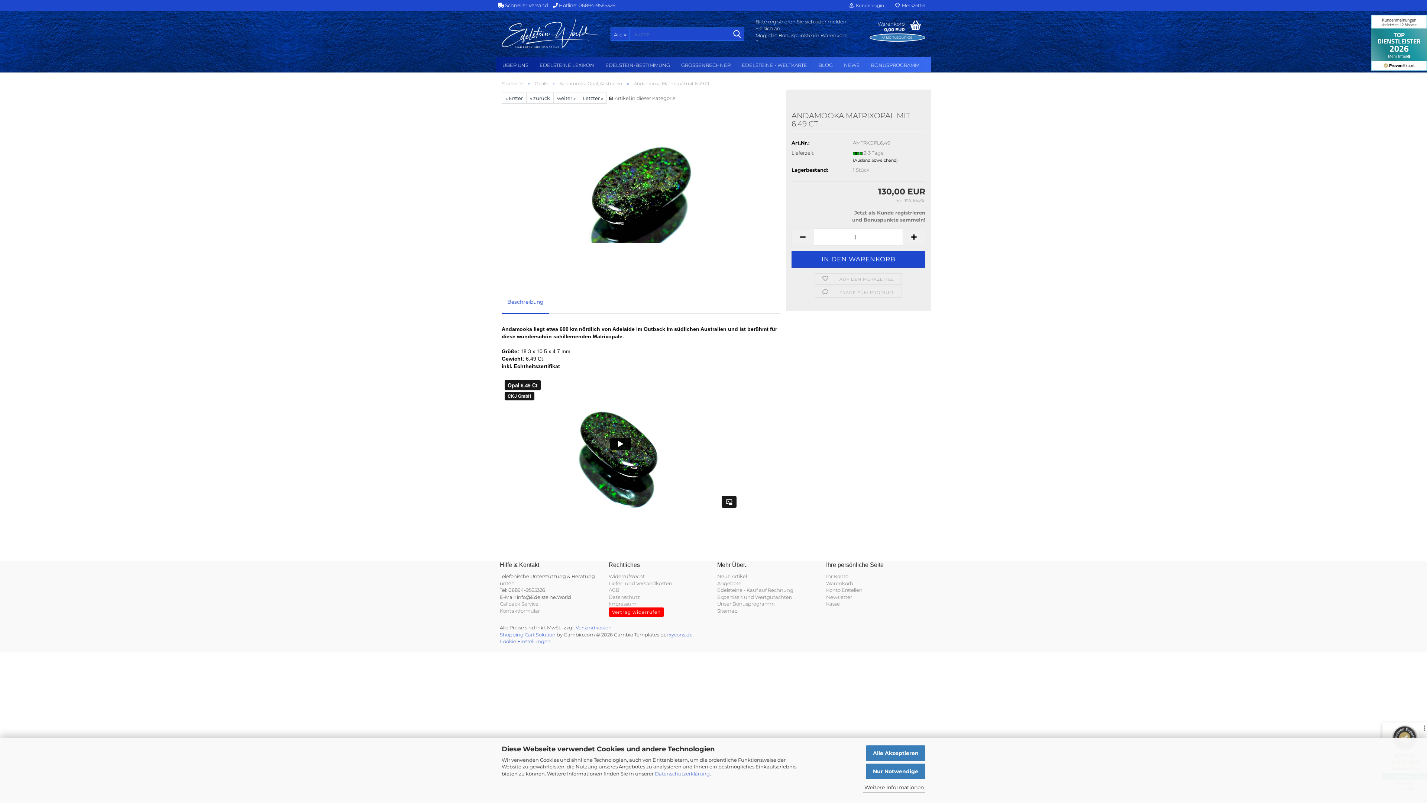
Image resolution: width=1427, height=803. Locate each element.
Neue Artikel (732, 576)
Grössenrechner (706, 65)
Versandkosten (594, 628)
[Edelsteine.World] (550, 33)
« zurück (540, 98)
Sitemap (727, 611)
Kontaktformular (520, 611)
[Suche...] (737, 34)
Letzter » (593, 98)
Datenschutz (624, 597)
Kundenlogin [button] (869, 5)
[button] (803, 237)
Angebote (729, 583)
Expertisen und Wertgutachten (754, 597)
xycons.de (681, 635)
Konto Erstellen (844, 590)
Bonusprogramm (895, 65)
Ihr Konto (837, 576)
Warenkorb (839, 583)
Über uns (515, 65)
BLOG (825, 65)
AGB (614, 590)
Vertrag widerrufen (636, 612)
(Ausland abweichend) (875, 160)
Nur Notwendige (895, 771)
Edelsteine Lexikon (567, 65)
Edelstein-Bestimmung (637, 65)
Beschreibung (525, 302)
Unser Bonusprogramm (746, 604)
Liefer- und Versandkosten (640, 583)
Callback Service (519, 604)
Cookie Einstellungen (525, 641)
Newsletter (839, 597)
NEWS (852, 65)
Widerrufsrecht (627, 576)
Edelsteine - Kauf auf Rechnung (755, 590)
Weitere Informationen (894, 787)
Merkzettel (912, 5)
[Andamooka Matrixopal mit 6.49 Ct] (641, 187)
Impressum (623, 604)
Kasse (833, 604)
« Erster (514, 98)
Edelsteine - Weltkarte (774, 65)
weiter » (566, 98)
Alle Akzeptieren (896, 753)
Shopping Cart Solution (528, 635)
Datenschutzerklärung (682, 774)
